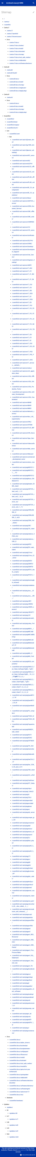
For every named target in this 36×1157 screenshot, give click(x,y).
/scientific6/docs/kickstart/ (17, 1060)
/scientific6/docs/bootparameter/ (19, 1048)
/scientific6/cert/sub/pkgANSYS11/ (23, 467)
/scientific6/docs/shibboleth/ (18, 1077)
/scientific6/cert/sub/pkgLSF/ (21, 615)
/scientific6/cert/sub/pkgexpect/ (22, 835)
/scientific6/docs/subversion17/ (19, 1092)
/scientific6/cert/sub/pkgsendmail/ (23, 997)
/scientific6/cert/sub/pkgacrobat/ (22, 800)
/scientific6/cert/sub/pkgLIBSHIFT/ (23, 612)
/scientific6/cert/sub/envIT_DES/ (22, 293)
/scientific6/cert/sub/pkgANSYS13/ (23, 475)
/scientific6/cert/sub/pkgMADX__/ (23, 629)
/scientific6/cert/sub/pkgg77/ (21, 856)
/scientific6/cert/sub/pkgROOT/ (22, 735)
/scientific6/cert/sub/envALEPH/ (22, 164)
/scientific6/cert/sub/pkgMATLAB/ (23, 631)
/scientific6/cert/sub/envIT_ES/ (22, 302)
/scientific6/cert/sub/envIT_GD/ (22, 334)
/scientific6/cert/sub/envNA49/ (22, 405)
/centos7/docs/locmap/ (16, 54)
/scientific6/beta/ (12, 122)
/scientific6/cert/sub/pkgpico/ (21, 974)
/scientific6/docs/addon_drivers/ (19, 1042)
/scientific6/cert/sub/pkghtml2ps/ (22, 881)
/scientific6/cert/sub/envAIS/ (21, 160)
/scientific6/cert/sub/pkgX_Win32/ (23, 791)
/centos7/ (10, 30)
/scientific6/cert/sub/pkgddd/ (21, 826)
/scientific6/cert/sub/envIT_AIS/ (22, 268)
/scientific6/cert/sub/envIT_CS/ (22, 287)
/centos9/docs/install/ (16, 106)
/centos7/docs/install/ (16, 48)
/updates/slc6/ (14, 1137)
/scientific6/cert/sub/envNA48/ (22, 402)
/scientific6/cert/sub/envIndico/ (22, 368)
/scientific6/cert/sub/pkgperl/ (21, 931)
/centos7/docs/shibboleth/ (17, 60)
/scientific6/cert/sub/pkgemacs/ (22, 829)
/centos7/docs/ (14, 42)
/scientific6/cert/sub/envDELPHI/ (22, 240)
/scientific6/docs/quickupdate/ (19, 1074)
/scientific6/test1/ (12, 128)
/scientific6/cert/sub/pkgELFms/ (22, 552)
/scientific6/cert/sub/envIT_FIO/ (22, 305)
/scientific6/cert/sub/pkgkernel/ (22, 887)
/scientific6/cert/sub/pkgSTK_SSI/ (23, 746)
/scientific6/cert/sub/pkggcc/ (21, 859)
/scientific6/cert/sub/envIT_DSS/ (22, 299)
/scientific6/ (10, 119)
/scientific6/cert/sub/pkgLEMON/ (22, 604)
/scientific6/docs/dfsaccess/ (18, 1054)
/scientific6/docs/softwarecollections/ (21, 1086)
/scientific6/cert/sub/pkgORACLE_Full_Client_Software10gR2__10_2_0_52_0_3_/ (23, 674)
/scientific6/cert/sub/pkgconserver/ (23, 823)
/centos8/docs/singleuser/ (17, 88)
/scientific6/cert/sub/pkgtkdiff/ (22, 1019)
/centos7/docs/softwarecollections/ (20, 63)
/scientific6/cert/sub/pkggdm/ (21, 865)
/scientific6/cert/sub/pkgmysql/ (22, 914)
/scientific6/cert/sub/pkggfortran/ (22, 868)
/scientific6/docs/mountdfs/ (18, 1066)
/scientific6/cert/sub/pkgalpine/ (22, 806)
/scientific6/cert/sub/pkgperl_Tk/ (22, 966)
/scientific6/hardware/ (16, 1100)
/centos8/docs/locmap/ (16, 85)
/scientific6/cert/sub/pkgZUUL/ (22, 797)
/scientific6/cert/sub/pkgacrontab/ (22, 803)
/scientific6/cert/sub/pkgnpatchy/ (22, 917)
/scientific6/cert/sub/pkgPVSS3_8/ (23, 716)
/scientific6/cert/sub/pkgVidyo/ (22, 788)
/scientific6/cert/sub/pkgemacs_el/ (23, 832)
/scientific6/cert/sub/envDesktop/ (22, 246)
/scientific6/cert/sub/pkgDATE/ (22, 544)
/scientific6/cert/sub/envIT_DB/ (22, 290)
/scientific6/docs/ (15, 1040)
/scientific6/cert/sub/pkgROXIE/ (22, 738)
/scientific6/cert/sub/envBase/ (21, 198)
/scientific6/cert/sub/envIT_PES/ (22, 352)
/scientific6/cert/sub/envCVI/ (21, 227)
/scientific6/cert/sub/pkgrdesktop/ (23, 994)
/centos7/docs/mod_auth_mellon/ (20, 57)
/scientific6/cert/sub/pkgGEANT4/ (22, 567)
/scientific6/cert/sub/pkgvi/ (20, 1028)
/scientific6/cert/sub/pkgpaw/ (21, 928)
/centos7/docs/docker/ (16, 45)
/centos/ (6, 22)
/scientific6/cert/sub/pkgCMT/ (21, 525)
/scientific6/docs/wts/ (16, 1095)
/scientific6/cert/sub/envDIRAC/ (22, 243)
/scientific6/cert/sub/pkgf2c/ (21, 838)
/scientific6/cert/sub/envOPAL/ (22, 422)
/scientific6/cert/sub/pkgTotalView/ (23, 780)
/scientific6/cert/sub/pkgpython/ (22, 980)
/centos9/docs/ (14, 103)
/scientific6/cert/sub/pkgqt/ (20, 983)
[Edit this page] (34, 12)
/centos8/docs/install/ (16, 82)
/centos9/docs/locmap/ (16, 109)
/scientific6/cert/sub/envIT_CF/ (22, 271)
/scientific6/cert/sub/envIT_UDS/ (22, 360)
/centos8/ (10, 70)
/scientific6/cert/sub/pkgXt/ (21, 794)
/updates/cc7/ (13, 1119)
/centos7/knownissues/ (14, 36)
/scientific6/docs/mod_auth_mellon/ (20, 1063)
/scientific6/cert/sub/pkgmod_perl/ (23, 901)
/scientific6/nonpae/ (13, 125)
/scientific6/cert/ (14, 134)
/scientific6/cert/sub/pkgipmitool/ (22, 884)
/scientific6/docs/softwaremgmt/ (19, 1089)
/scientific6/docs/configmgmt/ (18, 1051)
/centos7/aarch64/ (12, 33)
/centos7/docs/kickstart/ (17, 51)
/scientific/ (7, 25)
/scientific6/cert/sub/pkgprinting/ (22, 977)
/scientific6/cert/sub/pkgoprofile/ (22, 926)
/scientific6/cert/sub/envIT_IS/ (21, 340)
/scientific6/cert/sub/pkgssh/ (21, 1000)
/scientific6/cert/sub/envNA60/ (22, 408)
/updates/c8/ (13, 1113)
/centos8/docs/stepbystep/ (18, 91)
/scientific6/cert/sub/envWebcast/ (23, 454)
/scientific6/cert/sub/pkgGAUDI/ (22, 561)
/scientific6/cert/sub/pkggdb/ (21, 862)
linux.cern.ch (21, 1150)
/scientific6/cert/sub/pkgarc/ (21, 809)
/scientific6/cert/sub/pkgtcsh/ (21, 1016)
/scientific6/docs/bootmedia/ (18, 1045)
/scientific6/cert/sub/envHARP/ (22, 265)
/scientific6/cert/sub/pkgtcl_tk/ (22, 1014)
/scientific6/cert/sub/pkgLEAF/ (21, 601)
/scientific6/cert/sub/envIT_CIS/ (22, 284)
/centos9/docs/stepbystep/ (18, 112)
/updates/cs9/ (13, 1131)
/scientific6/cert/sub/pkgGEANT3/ (22, 564)
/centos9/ (10, 97)
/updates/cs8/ (13, 1125)
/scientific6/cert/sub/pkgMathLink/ (23, 640)
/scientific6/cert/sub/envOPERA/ (22, 425)
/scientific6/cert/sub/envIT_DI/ (22, 296)
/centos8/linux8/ (12, 73)
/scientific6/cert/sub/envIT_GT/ (22, 337)
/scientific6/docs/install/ (17, 1057)
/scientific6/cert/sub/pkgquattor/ (22, 986)
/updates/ (10, 1107)
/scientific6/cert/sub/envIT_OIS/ (22, 343)
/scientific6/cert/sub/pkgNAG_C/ (22, 653)
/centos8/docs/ (14, 79)
